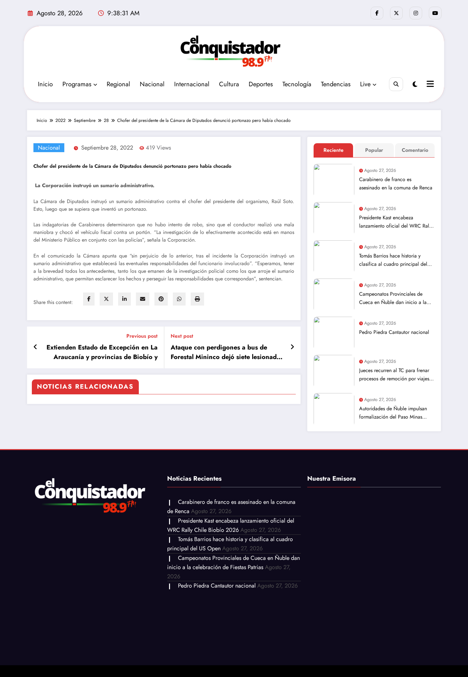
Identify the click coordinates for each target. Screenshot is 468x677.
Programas (76, 84)
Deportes (261, 84)
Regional (118, 84)
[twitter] (106, 299)
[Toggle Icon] (429, 84)
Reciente (333, 150)
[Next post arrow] (292, 347)
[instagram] (415, 13)
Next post (182, 336)
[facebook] (89, 299)
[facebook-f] (377, 13)
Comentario (415, 150)
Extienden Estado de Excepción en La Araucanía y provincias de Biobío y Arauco (102, 352)
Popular (374, 150)
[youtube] (435, 13)
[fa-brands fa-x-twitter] (396, 13)
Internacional (191, 84)
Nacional (152, 84)
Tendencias (336, 84)
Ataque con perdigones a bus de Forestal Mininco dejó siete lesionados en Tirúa (227, 352)
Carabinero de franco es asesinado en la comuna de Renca (395, 183)
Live (365, 84)
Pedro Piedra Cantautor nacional (394, 332)
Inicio (45, 84)
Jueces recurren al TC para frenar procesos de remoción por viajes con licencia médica (394, 375)
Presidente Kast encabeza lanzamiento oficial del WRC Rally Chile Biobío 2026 (396, 222)
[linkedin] (124, 299)
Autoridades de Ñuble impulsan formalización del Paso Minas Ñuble (393, 413)
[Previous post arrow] (35, 347)
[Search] (396, 84)
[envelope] (142, 299)
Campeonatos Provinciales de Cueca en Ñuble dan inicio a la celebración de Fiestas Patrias (393, 298)
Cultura (229, 84)
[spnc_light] (415, 84)
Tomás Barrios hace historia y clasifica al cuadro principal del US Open (393, 260)
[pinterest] (161, 299)
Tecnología (296, 84)
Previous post (142, 336)
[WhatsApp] (179, 299)
